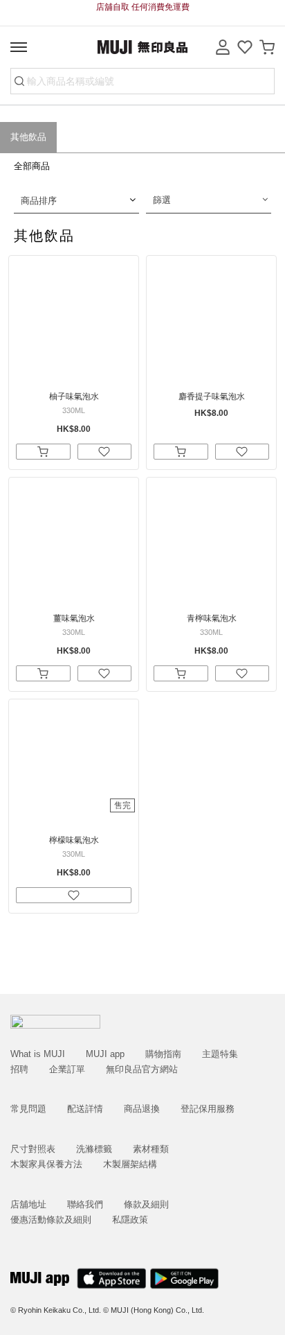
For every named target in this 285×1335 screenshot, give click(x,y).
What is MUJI (37, 1054)
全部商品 (32, 166)
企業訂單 (67, 1069)
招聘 (19, 1069)
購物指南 (163, 1054)
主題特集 (220, 1054)
